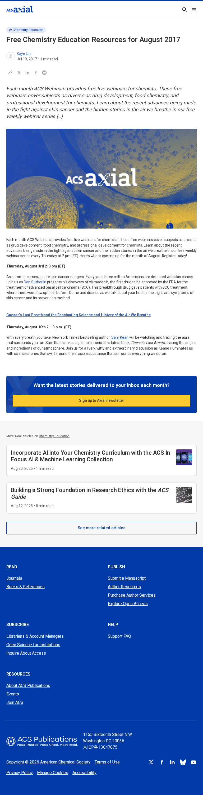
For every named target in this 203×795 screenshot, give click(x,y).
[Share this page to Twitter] (19, 72)
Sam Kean (119, 337)
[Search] (184, 9)
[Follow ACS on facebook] (162, 762)
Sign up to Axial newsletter (101, 400)
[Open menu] (194, 9)
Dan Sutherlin (35, 282)
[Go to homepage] (19, 9)
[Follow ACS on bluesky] (183, 762)
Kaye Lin (24, 53)
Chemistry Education (28, 30)
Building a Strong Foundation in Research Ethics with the (89, 493)
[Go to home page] (42, 741)
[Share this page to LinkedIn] (27, 72)
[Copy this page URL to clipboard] (10, 72)
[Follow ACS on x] (151, 762)
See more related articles (101, 527)
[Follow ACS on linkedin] (172, 762)
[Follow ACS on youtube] (193, 762)
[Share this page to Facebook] (36, 72)
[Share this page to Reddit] (44, 72)
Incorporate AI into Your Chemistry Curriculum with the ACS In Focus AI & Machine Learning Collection (90, 456)
